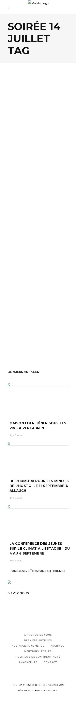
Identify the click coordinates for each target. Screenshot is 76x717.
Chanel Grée (18, 294)
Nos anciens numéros (28, 645)
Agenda (17, 116)
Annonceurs (28, 662)
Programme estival (21, 199)
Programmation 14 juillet (49, 193)
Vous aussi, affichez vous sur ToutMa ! (38, 571)
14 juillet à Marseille (43, 182)
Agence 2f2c (50, 690)
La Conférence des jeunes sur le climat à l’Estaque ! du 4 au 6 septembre (40, 548)
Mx (41, 336)
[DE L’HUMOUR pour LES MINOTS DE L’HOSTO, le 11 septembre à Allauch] (38, 457)
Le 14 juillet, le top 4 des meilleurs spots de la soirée (37, 133)
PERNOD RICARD (29, 341)
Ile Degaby (52, 188)
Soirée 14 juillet (27, 204)
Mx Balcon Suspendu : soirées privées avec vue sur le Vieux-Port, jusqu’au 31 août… (36, 279)
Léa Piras (16, 146)
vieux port (38, 347)
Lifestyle (53, 116)
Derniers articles (38, 640)
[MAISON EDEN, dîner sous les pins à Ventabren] (38, 399)
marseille (31, 336)
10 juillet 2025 (34, 146)
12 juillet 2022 (38, 294)
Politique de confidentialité (38, 656)
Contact (50, 662)
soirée (59, 341)
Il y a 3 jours (16, 435)
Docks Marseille (19, 330)
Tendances (20, 120)
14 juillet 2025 (18, 182)
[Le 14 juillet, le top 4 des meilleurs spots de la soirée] (38, 97)
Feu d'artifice (40, 330)
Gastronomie (35, 116)
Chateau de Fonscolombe (25, 188)
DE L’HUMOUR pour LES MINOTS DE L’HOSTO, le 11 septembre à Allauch (39, 486)
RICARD (48, 341)
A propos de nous (38, 634)
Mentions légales (38, 651)
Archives (57, 645)
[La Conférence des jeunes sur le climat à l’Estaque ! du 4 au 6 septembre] (38, 520)
